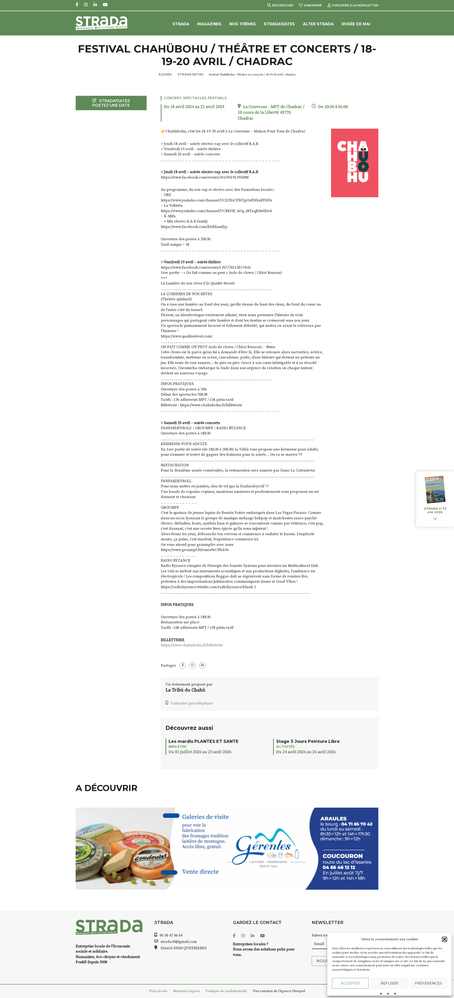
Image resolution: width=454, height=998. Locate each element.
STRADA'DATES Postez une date (111, 103)
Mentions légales (186, 991)
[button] (444, 939)
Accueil (165, 74)
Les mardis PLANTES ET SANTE (204, 741)
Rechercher (282, 5)
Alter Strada (318, 24)
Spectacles (194, 98)
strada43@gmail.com (179, 941)
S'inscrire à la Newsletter (355, 5)
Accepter (350, 983)
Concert (172, 98)
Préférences (428, 983)
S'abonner (313, 5)
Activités (285, 746)
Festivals (217, 98)
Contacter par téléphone (192, 703)
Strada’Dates (279, 24)
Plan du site (158, 991)
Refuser (389, 983)
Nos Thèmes (242, 24)
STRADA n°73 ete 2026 (435, 510)
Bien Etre (178, 746)
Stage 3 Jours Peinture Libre (308, 741)
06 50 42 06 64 (171, 935)
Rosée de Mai (356, 24)
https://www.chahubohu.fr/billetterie (192, 645)
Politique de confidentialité (226, 991)
